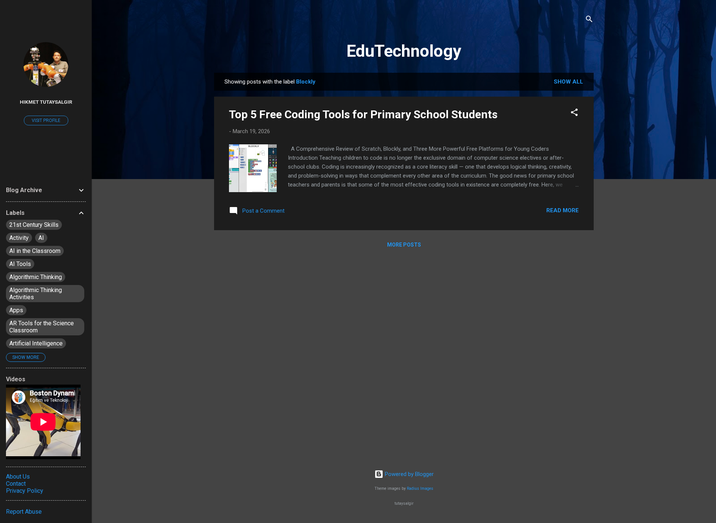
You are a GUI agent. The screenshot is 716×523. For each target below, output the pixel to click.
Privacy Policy (24, 490)
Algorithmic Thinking (35, 277)
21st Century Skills (34, 224)
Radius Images (420, 488)
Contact (16, 483)
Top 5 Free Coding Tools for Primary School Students (363, 114)
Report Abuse (24, 511)
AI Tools (20, 263)
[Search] (589, 20)
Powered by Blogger (408, 474)
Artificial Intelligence (36, 343)
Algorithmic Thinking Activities (35, 293)
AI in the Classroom (34, 250)
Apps (16, 310)
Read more (562, 210)
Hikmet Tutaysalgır (46, 102)
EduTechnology (403, 51)
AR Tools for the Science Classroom (41, 327)
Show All (568, 81)
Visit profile (46, 120)
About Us (18, 476)
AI (41, 237)
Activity (19, 237)
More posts (404, 245)
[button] (574, 113)
